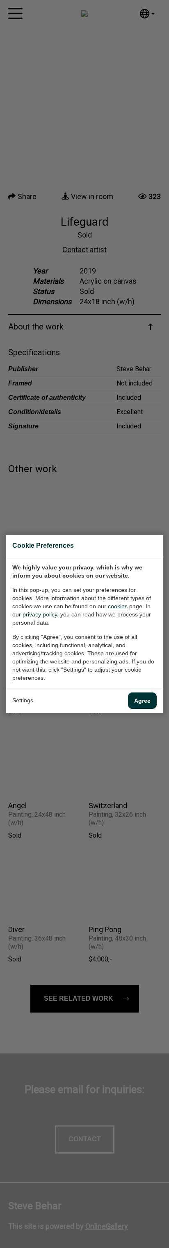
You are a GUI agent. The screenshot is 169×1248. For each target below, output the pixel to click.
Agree (142, 700)
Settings (22, 700)
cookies (118, 606)
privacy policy (40, 614)
